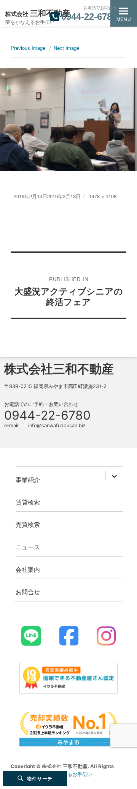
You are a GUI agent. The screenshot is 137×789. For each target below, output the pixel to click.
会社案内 (28, 569)
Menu (123, 19)
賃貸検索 (28, 502)
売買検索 (28, 524)
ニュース (28, 546)
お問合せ (28, 591)
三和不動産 (37, 13)
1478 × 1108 (102, 196)
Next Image (66, 47)
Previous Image (28, 47)
